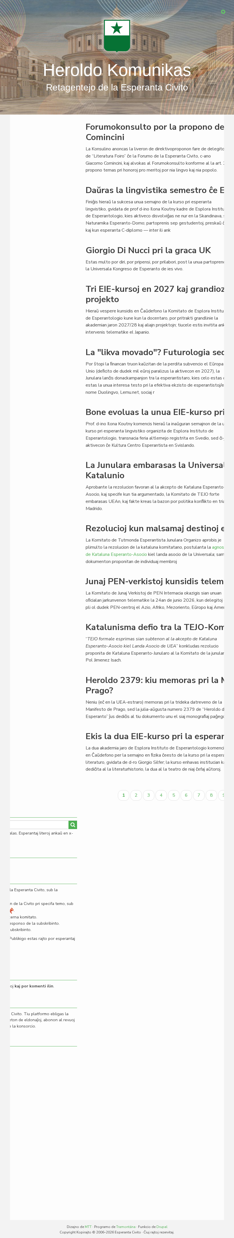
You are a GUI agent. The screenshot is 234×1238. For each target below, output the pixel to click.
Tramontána (126, 1227)
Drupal (162, 1227)
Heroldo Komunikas (117, 70)
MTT (88, 1227)
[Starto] (117, 36)
